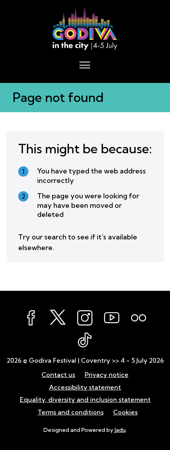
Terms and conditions (71, 412)
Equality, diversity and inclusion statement (85, 399)
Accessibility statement (85, 387)
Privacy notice (106, 374)
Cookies (125, 412)
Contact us (58, 374)
